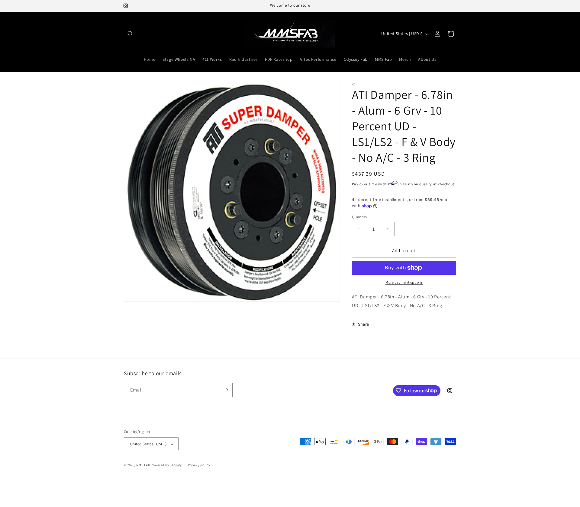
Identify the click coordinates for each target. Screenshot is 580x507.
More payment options (404, 282)
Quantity (359, 216)
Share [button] (363, 324)
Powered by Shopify (166, 465)
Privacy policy (199, 465)
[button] (130, 34)
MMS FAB (143, 465)
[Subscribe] (225, 390)
